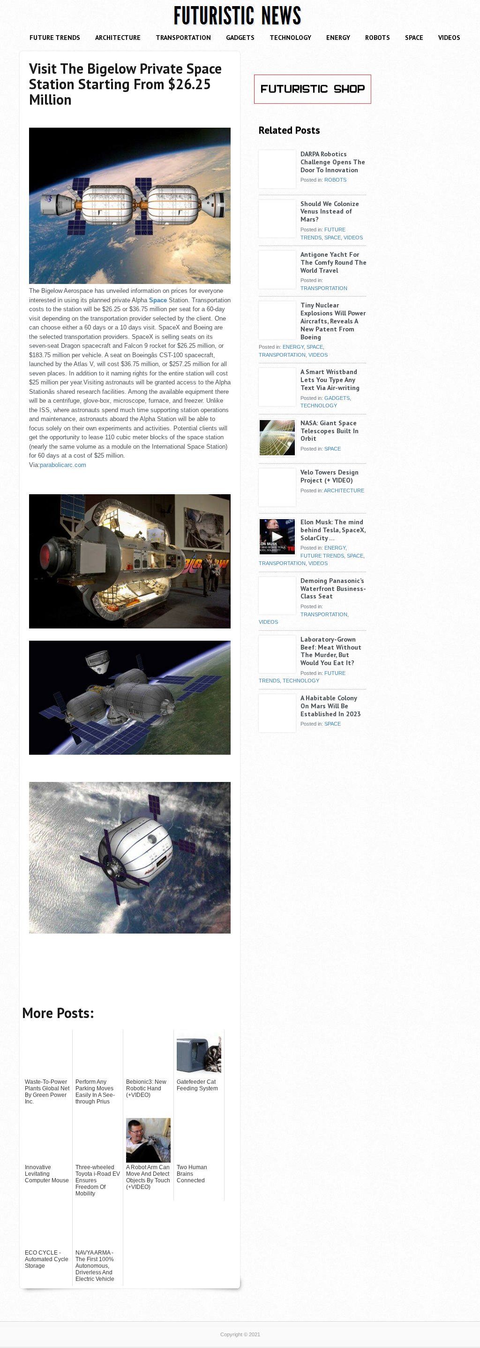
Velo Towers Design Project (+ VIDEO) (329, 476)
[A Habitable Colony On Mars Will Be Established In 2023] (277, 728)
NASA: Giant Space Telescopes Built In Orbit (329, 431)
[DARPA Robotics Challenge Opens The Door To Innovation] (277, 184)
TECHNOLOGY (290, 37)
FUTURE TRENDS (55, 37)
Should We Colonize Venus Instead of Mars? (329, 211)
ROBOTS (377, 37)
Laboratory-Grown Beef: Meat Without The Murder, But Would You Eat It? (330, 651)
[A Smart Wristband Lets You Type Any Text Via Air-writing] (277, 402)
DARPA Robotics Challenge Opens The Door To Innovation (332, 162)
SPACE (414, 37)
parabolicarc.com (63, 464)
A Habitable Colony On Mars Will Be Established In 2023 (330, 706)
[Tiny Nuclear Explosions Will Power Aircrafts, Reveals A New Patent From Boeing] (277, 335)
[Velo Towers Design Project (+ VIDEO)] (277, 502)
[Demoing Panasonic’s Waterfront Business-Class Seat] (277, 611)
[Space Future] (130, 626)
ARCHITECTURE (118, 37)
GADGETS (240, 37)
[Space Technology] (130, 931)
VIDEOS (449, 37)
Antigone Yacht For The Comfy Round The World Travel (333, 262)
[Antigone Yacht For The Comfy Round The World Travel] (277, 285)
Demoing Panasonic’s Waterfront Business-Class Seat (333, 588)
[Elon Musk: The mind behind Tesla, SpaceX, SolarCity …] (277, 552)
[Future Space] (130, 281)
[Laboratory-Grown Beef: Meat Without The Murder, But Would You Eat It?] (277, 669)
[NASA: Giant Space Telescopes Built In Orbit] (277, 453)
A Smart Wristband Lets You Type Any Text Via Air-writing (330, 380)
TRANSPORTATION (183, 37)
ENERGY (338, 37)
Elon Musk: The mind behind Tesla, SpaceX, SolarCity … (332, 530)
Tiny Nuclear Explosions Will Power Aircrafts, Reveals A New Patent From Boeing (333, 321)
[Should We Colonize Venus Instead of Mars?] (277, 234)
